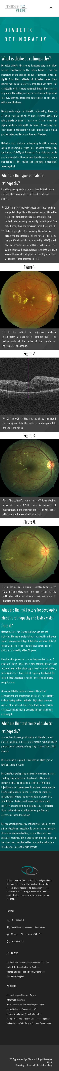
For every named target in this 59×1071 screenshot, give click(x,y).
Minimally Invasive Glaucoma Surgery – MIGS (25, 1004)
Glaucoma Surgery (28, 995)
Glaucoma (11, 976)
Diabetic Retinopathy (16, 967)
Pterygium (19, 976)
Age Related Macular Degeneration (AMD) (24, 962)
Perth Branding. (44, 1065)
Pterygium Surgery (14, 1018)
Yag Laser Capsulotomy (41, 1023)
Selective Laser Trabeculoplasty (36, 1018)
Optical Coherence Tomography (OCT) (22, 1009)
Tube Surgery (25, 1023)
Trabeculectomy (13, 1023)
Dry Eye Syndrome (32, 967)
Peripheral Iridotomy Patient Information (24, 1014)
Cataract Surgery (14, 995)
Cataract (45, 962)
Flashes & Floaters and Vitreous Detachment (26, 971)
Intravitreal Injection (16, 999)
